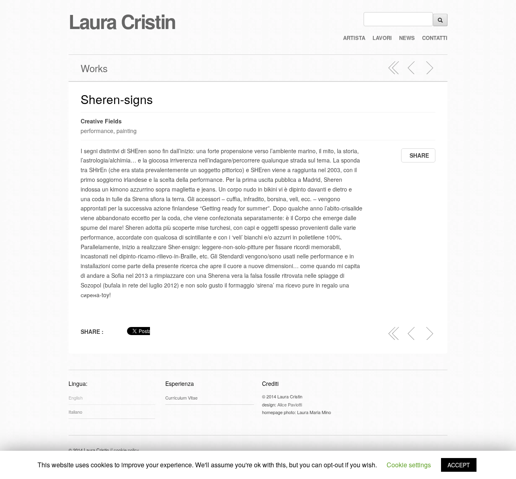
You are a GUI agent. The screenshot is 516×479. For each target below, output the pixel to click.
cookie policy (126, 450)
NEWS (407, 38)
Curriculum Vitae (181, 397)
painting (127, 131)
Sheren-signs (117, 99)
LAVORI (382, 38)
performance (97, 131)
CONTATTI (434, 38)
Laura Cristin (122, 21)
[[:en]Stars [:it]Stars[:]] (429, 67)
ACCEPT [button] (458, 465)
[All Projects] (394, 67)
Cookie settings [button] (409, 464)
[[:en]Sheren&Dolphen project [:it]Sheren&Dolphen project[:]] (412, 67)
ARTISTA (354, 38)
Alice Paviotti (289, 404)
